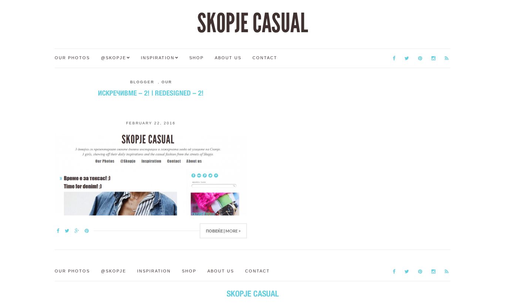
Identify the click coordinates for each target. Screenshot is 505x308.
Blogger (142, 82)
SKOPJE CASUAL (252, 23)
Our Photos (72, 58)
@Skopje (113, 58)
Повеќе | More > (223, 230)
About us (228, 58)
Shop (196, 58)
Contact (265, 58)
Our (167, 82)
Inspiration (157, 58)
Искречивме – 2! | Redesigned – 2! (151, 93)
